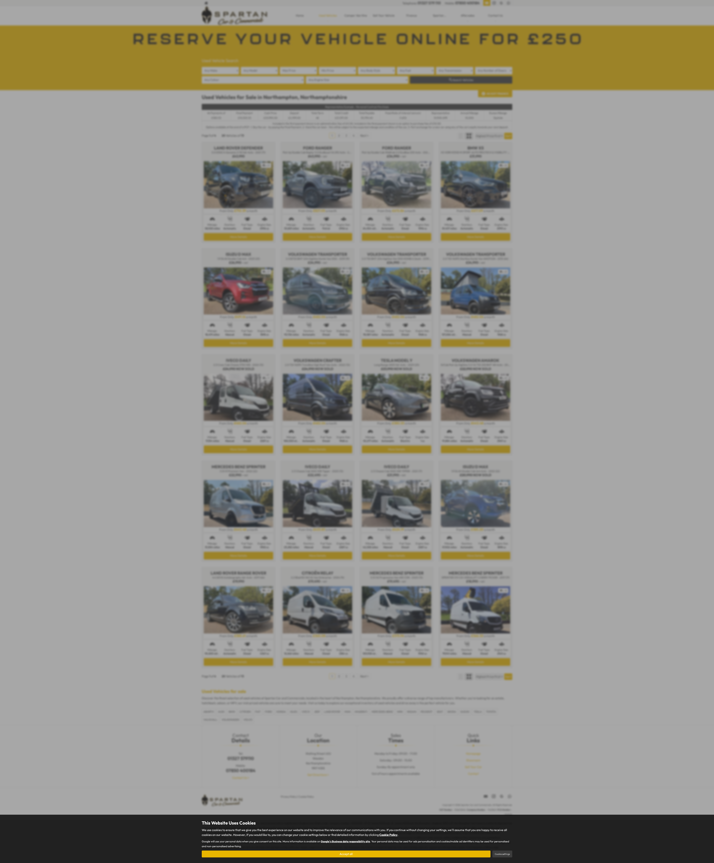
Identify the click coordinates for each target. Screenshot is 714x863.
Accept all (346, 854)
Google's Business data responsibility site (345, 841)
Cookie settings (502, 854)
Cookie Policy (388, 835)
